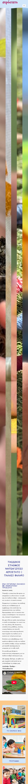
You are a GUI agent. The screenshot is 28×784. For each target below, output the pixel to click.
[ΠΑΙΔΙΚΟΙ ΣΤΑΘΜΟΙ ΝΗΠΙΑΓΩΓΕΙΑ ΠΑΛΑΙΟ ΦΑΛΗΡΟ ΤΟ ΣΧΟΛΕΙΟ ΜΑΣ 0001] (14, 717)
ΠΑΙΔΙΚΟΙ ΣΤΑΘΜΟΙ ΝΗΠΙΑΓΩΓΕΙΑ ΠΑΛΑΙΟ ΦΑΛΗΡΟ (10, 2)
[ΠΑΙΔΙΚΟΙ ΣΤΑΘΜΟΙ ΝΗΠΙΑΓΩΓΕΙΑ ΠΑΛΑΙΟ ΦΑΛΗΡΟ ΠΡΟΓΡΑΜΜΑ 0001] (14, 747)
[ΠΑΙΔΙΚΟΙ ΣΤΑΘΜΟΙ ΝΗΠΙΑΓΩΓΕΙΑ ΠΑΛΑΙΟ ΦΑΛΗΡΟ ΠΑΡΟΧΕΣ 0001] (14, 777)
